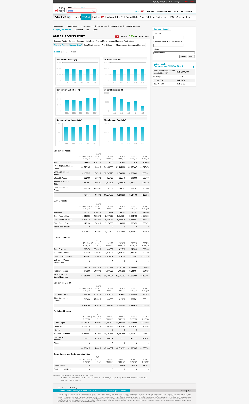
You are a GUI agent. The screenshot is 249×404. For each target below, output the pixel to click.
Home (76, 17)
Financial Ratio (101, 41)
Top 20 (120, 17)
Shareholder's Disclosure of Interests (130, 45)
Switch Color (187, 2)
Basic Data (89, 41)
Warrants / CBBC (164, 12)
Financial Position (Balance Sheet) (68, 45)
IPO (172, 17)
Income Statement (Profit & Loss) (121, 41)
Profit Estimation (108, 45)
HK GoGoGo (186, 12)
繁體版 (155, 2)
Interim (73, 52)
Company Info (183, 17)
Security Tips (186, 391)
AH (165, 17)
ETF (176, 12)
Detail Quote (72, 26)
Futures (150, 12)
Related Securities (133, 26)
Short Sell (144, 17)
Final (65, 52)
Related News (116, 26)
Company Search (161, 29)
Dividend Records (82, 30)
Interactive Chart (87, 26)
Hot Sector (157, 17)
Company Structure (76, 41)
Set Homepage (174, 2)
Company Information (62, 30)
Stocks (137, 12)
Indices (97, 17)
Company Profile (60, 41)
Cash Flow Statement (92, 45)
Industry (110, 17)
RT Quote (86, 17)
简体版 (162, 2)
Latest (57, 52)
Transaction (102, 26)
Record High (131, 17)
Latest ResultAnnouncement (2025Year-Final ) (168, 65)
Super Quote (79, 8)
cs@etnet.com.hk (119, 391)
